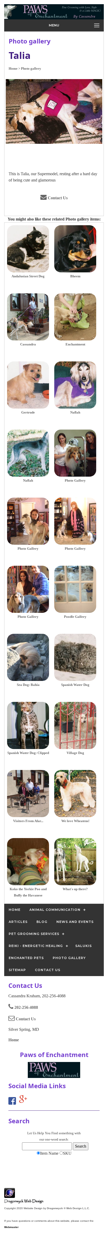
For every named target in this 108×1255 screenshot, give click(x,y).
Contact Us (57, 198)
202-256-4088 (25, 1007)
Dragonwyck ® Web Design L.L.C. (68, 1208)
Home (13, 1040)
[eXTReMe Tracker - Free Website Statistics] (9, 1195)
